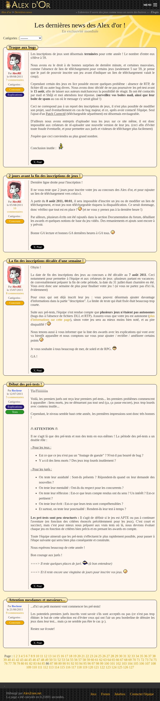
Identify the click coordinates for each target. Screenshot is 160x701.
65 (113, 660)
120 (90, 667)
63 (105, 660)
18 (70, 656)
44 (26, 660)
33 (133, 656)
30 (120, 656)
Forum (105, 694)
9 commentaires (15, 612)
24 (95, 656)
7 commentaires (15, 79)
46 (34, 660)
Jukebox (119, 694)
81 (26, 663)
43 (21, 660)
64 (109, 660)
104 (130, 663)
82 (30, 663)
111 (40, 667)
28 (112, 656)
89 (60, 663)
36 (145, 656)
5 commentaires (15, 397)
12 (45, 656)
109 (28, 667)
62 (100, 660)
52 (59, 660)
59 (88, 660)
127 (131, 667)
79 (18, 663)
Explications (15, 94)
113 (51, 667)
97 (93, 663)
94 (80, 663)
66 (117, 660)
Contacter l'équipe (142, 694)
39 (5, 660)
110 (34, 667)
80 (22, 663)
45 (30, 660)
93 (76, 663)
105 (135, 663)
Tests (15, 411)
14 (54, 656)
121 (96, 667)
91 (68, 663)
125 (119, 667)
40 (9, 660)
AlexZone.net (32, 693)
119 (84, 667)
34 (137, 656)
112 (45, 667)
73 (146, 660)
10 (37, 656)
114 (56, 667)
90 (64, 663)
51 (55, 660)
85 (43, 663)
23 (91, 656)
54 (67, 660)
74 (150, 660)
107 (147, 663)
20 (79, 656)
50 (50, 660)
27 (108, 656)
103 (124, 663)
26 (104, 656)
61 (96, 660)
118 (79, 667)
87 (51, 663)
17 (66, 656)
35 (141, 656)
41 (13, 660)
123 (108, 667)
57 (80, 660)
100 (106, 663)
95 (85, 663)
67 (121, 660)
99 (101, 663)
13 (49, 656)
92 (72, 663)
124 (113, 667)
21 (83, 656)
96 (89, 663)
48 (42, 660)
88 (56, 663)
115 (62, 667)
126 (125, 667)
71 (138, 660)
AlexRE (16, 73)
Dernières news (23, 12)
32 (129, 656)
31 (124, 656)
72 (142, 660)
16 (62, 656)
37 (149, 656)
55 (71, 660)
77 (10, 663)
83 (35, 663)
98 (97, 663)
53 (63, 660)
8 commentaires (15, 293)
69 (130, 660)
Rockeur (17, 390)
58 (84, 660)
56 (76, 660)
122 (102, 667)
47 (38, 660)
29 (116, 656)
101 (112, 663)
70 (134, 660)
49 (46, 660)
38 (154, 656)
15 (58, 656)
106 (141, 663)
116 (68, 667)
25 (99, 656)
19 (74, 656)
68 (126, 660)
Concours (14, 89)
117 (73, 667)
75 (155, 660)
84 (39, 663)
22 (87, 656)
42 (17, 660)
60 (92, 660)
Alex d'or (6, 12)
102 (118, 663)
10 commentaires (15, 210)
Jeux (93, 694)
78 (14, 663)
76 (6, 663)
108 (153, 663)
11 (41, 656)
